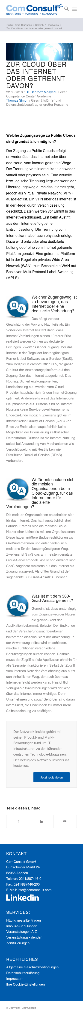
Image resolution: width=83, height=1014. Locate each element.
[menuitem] (64, 9)
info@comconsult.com (35, 889)
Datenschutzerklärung (22, 972)
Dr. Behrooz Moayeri (41, 92)
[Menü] (74, 9)
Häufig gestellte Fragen (23, 920)
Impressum (15, 978)
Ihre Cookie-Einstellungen (25, 984)
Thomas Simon (17, 100)
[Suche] (64, 9)
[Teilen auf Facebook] (18, 821)
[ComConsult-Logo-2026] (34, 9)
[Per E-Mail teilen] (65, 821)
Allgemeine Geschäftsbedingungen (32, 966)
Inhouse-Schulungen (21, 925)
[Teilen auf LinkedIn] (41, 821)
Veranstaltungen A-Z (21, 931)
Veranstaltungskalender (24, 937)
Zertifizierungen (18, 942)
